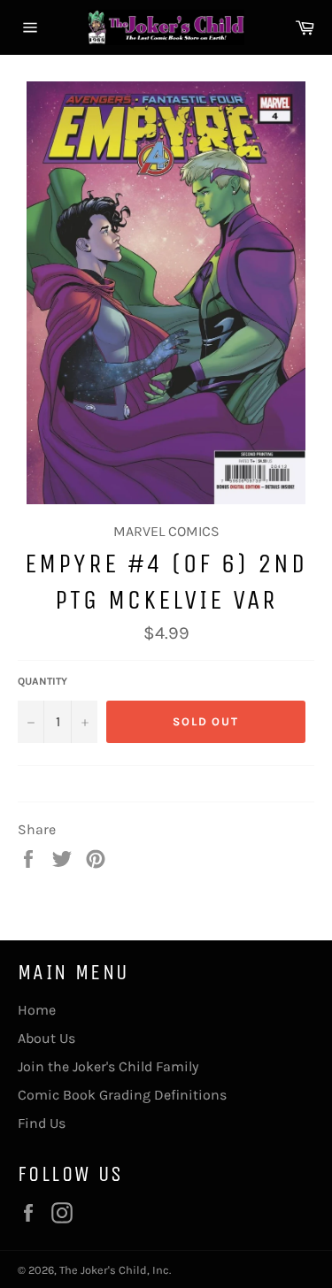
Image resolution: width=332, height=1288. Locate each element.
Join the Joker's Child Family (108, 1066)
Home (37, 1009)
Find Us (42, 1123)
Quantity (42, 681)
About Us (46, 1038)
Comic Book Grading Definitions (122, 1094)
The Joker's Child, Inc (114, 1269)
